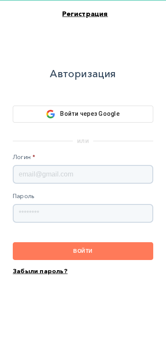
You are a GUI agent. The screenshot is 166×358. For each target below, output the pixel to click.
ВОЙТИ (83, 251)
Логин (24, 157)
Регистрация (85, 13)
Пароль (23, 196)
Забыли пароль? (40, 271)
